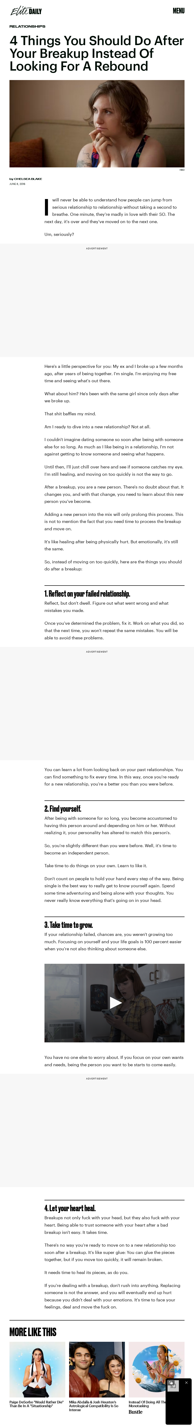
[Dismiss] (186, 1382)
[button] (115, 1003)
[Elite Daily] (26, 11)
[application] (114, 1003)
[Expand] (171, 1382)
